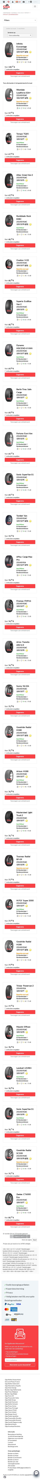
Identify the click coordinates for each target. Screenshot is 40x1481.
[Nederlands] (17, 1)
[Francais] (19, 1)
